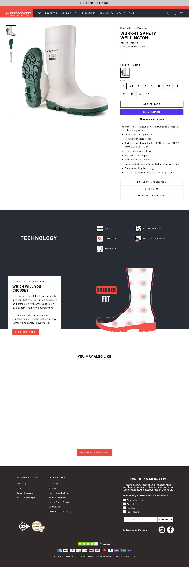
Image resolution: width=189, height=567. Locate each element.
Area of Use (69, 13)
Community (106, 13)
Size (123, 80)
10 (159, 86)
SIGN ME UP (165, 519)
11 (177, 86)
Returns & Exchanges (152, 196)
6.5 (131, 86)
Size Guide (152, 189)
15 (148, 94)
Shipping (124, 47)
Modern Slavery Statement (60, 502)
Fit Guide (52, 488)
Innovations (88, 13)
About (121, 13)
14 (140, 94)
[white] (125, 73)
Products (51, 13)
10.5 (168, 86)
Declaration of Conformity (60, 511)
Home (122, 28)
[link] (161, 529)
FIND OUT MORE (25, 332)
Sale (132, 13)
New (38, 13)
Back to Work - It (96, 452)
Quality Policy (55, 507)
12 (124, 94)
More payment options (152, 119)
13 (132, 94)
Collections (132, 28)
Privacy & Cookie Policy (59, 493)
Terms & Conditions (57, 497)
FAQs (19, 488)
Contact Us (21, 484)
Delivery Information (151, 182)
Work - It (142, 28)
